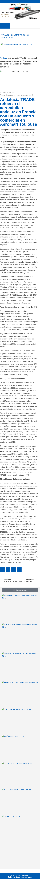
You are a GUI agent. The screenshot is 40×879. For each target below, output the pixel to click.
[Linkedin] (38, 1)
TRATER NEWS (9, 92)
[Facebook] (36, 1)
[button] (5, 25)
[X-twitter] (34, 1)
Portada (3, 58)
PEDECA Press (22, 875)
